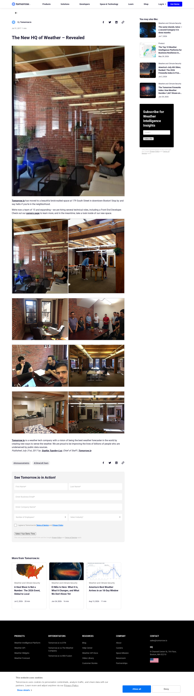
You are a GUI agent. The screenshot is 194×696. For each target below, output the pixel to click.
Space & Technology (109, 4)
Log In (161, 4)
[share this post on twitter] (109, 22)
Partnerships (121, 663)
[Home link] (21, 4)
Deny (166, 689)
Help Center (87, 648)
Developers (85, 4)
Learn (130, 4)
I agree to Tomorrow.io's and (40, 525)
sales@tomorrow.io (158, 640)
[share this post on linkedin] (116, 22)
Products (46, 4)
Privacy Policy (71, 685)
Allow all (137, 689)
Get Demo (174, 4)
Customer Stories (89, 663)
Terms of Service (71, 537)
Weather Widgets (21, 653)
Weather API (19, 648)
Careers (119, 648)
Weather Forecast (22, 658)
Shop (146, 4)
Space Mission (122, 653)
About (118, 643)
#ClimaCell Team (41, 463)
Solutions (65, 4)
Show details (23, 690)
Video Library (88, 658)
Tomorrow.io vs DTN (57, 643)
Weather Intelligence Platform (27, 643)
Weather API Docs (90, 653)
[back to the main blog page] (16, 13)
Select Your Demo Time (25, 534)
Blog (84, 643)
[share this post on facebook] (103, 22)
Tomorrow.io (18, 200)
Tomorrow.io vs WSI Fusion (60, 656)
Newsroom (121, 658)
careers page (33, 213)
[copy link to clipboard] (123, 22)
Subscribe (148, 139)
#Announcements (21, 463)
